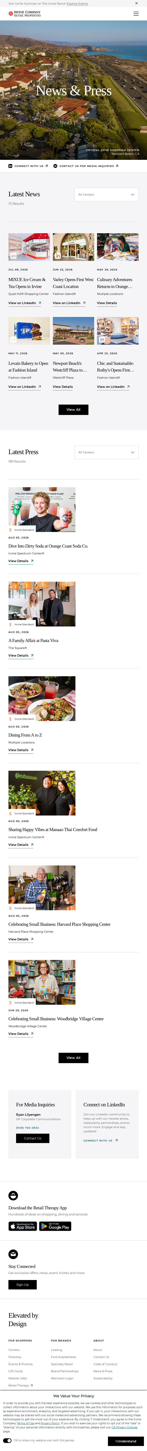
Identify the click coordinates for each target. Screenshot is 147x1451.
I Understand (126, 1441)
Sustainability (103, 1378)
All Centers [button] (86, 194)
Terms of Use (25, 1423)
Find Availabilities (63, 1357)
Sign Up (22, 1285)
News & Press (102, 1371)
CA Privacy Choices (124, 1427)
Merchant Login (62, 1378)
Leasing (56, 1350)
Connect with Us (98, 1140)
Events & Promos (20, 1364)
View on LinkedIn (22, 303)
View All (73, 409)
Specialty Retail (62, 1364)
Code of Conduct (105, 1364)
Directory (14, 1357)
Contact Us (32, 1138)
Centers (14, 1350)
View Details (107, 303)
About (97, 1350)
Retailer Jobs (17, 1378)
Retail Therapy (18, 1385)
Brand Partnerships (64, 1371)
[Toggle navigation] (136, 14)
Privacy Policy (50, 1423)
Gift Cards (15, 1371)
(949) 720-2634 (27, 1127)
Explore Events (77, 3)
